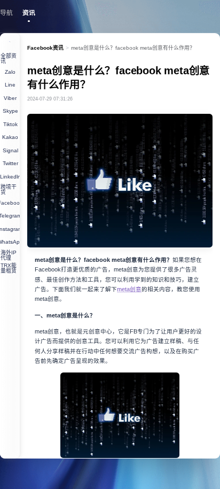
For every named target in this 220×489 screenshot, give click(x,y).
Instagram (10, 229)
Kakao (10, 137)
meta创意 (129, 289)
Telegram (10, 216)
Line (10, 85)
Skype (10, 111)
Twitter (10, 163)
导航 (6, 13)
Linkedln (10, 177)
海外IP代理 (9, 255)
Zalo (10, 72)
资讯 (28, 13)
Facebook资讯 (45, 48)
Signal (10, 150)
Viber (10, 98)
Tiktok (10, 124)
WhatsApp (10, 242)
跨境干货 (9, 189)
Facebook (10, 203)
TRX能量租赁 (9, 268)
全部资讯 (9, 58)
